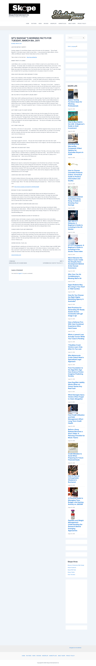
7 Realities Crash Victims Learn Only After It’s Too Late (75, 347)
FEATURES (28, 655)
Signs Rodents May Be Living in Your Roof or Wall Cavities (76, 286)
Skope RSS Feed (72, 569)
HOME (23, 655)
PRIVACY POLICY (70, 655)
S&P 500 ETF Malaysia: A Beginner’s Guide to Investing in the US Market (75, 225)
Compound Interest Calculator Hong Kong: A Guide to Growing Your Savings (75, 201)
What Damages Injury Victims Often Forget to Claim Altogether (76, 396)
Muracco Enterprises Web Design (76, 565)
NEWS (33, 655)
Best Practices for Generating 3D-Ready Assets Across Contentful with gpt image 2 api (76, 311)
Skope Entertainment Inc (19, 15)
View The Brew (71, 574)
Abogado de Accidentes (75, 647)
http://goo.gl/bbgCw (32, 57)
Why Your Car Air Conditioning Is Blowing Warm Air (75, 276)
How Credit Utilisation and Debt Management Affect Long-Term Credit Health (76, 419)
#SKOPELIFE (45, 655)
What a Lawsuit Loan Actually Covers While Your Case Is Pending (76, 336)
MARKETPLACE (53, 655)
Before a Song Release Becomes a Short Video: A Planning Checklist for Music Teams (76, 433)
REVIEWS (39, 655)
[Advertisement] (77, 600)
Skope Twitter (71, 572)
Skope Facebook (72, 567)
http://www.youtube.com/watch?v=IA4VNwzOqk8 (26, 186)
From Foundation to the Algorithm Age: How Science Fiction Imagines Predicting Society (76, 372)
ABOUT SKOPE (61, 655)
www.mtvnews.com (16, 254)
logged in (20, 273)
